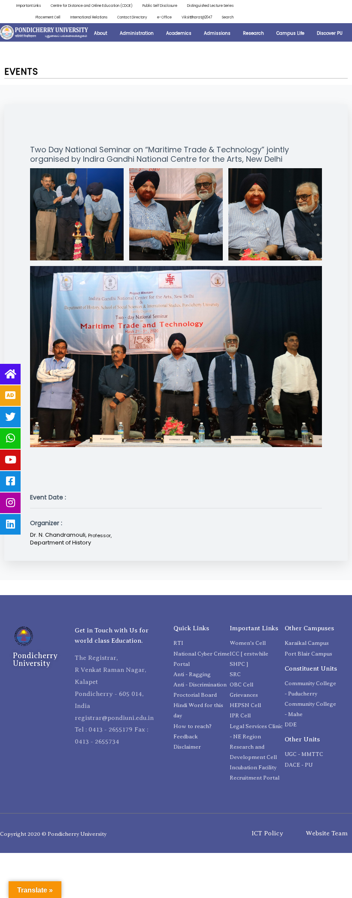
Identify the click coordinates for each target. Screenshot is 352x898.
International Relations (88, 17)
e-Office (164, 17)
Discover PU (330, 33)
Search (228, 17)
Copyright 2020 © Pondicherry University (53, 834)
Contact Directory (132, 17)
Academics (178, 33)
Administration (137, 33)
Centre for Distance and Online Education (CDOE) (92, 5)
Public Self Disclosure (160, 5)
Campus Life (290, 33)
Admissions (217, 33)
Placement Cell (48, 17)
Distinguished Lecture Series (210, 5)
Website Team (327, 833)
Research (253, 33)
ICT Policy (267, 833)
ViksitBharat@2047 (197, 17)
